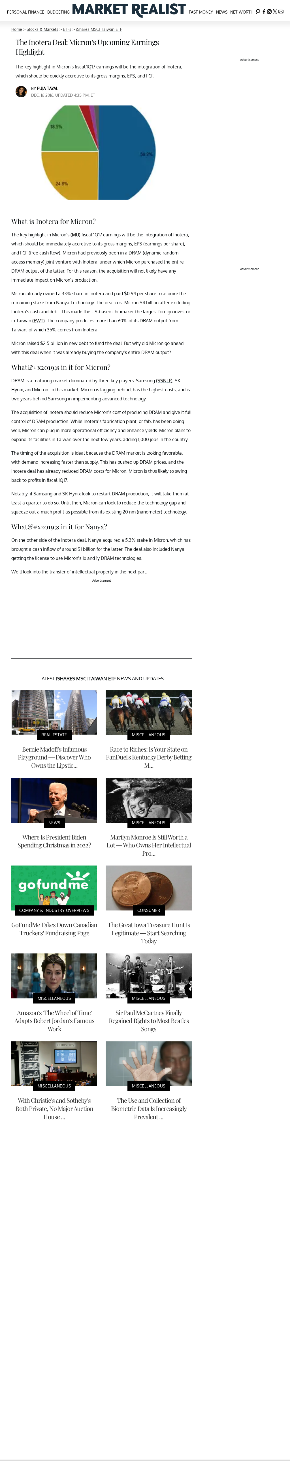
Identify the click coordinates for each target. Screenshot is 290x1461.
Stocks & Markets (42, 29)
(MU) (75, 235)
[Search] (258, 10)
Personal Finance (25, 12)
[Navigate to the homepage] (129, 10)
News (221, 12)
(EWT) (38, 320)
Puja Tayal (47, 88)
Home (16, 29)
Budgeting (58, 12)
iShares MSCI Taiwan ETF (99, 29)
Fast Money (201, 12)
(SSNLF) (164, 380)
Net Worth (241, 12)
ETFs (67, 29)
